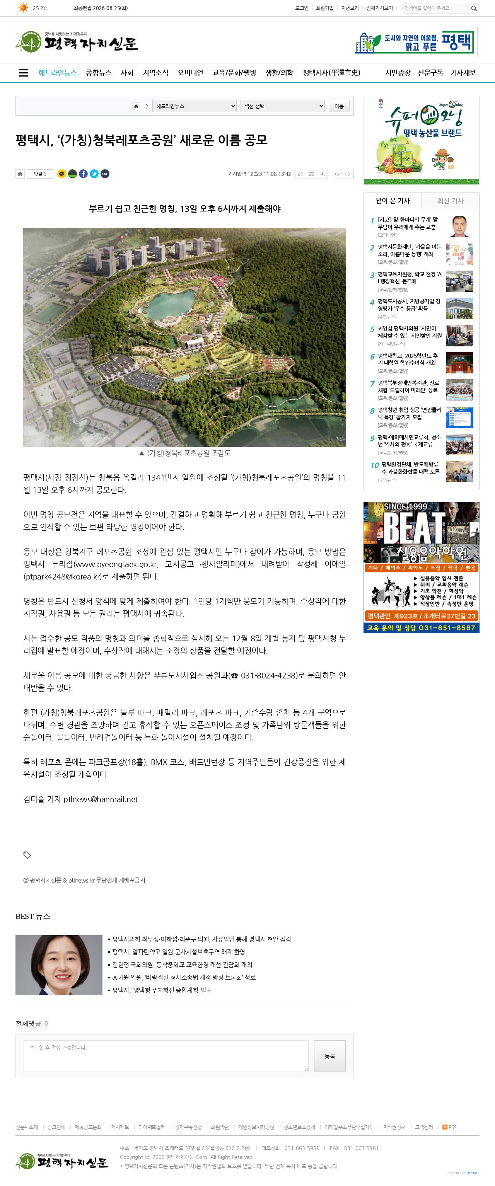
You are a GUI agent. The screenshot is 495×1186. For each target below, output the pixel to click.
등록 (329, 1056)
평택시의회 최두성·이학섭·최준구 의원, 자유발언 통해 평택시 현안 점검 (201, 939)
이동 (339, 106)
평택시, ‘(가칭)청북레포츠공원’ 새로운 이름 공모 (141, 140)
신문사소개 (26, 1127)
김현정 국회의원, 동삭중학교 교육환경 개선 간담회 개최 (182, 964)
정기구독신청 (188, 1127)
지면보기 (350, 8)
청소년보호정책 (299, 1127)
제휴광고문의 (88, 1127)
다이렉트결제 (151, 1127)
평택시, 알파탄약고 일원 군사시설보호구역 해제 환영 (178, 952)
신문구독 (430, 72)
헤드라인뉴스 (57, 72)
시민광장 (398, 72)
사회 (127, 72)
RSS (452, 1127)
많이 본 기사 (393, 200)
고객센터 (424, 1127)
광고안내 (56, 1127)
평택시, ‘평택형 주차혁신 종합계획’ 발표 (162, 990)
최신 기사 (450, 200)
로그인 (302, 8)
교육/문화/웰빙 (234, 72)
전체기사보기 (379, 8)
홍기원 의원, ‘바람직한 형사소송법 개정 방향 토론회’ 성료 (184, 977)
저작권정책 (394, 1127)
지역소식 (155, 72)
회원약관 (220, 1127)
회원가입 (325, 8)
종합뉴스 (98, 72)
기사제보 (463, 72)
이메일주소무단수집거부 (349, 1127)
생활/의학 (279, 72)
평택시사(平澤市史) (332, 72)
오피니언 (190, 72)
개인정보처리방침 (256, 1127)
